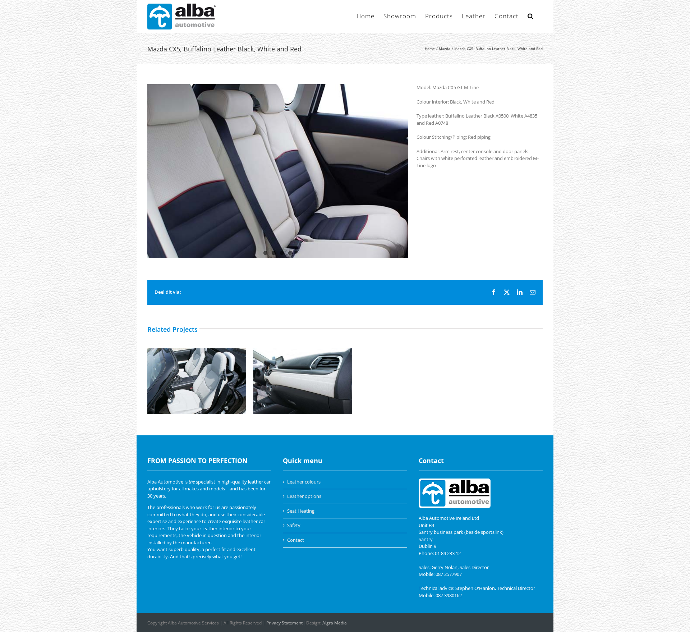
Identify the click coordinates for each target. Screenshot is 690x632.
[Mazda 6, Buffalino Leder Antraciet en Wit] (302, 381)
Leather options (304, 496)
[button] (531, 15)
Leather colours (304, 481)
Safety (293, 525)
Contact (295, 540)
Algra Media (334, 623)
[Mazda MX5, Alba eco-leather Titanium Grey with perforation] (196, 381)
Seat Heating (300, 511)
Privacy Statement (284, 623)
